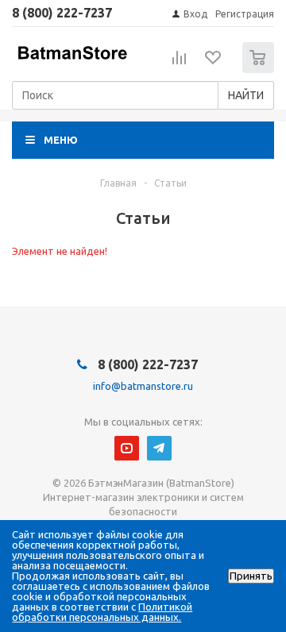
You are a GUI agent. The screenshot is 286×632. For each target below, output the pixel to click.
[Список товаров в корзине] (260, 69)
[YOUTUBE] (126, 448)
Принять (251, 576)
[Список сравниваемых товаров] (179, 64)
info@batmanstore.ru (143, 385)
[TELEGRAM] (159, 448)
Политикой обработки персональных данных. (102, 611)
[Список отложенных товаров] (213, 62)
